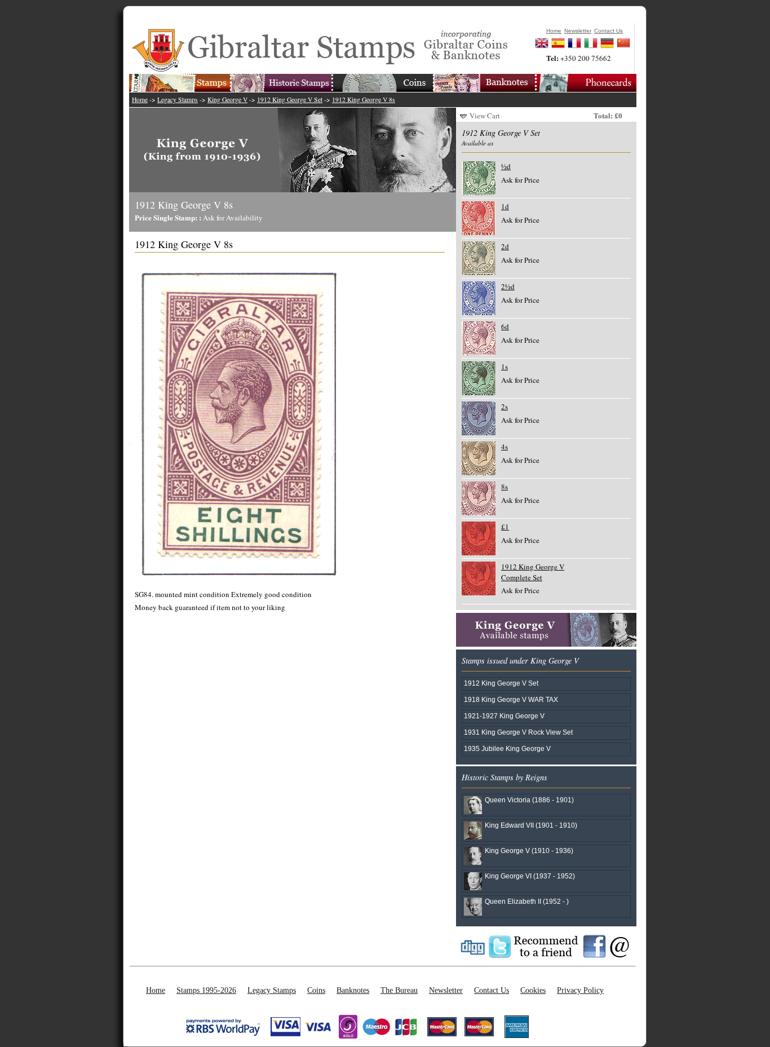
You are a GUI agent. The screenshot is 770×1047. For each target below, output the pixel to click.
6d (505, 326)
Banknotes (353, 990)
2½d (508, 286)
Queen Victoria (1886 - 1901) (529, 799)
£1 (505, 527)
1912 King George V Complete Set (532, 572)
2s (504, 406)
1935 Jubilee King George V (507, 748)
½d (506, 166)
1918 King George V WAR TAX (511, 699)
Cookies (533, 990)
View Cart (485, 116)
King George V (227, 99)
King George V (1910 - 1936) (529, 850)
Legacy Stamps (177, 99)
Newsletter (446, 990)
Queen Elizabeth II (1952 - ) (527, 901)
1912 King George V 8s (363, 99)
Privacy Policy (580, 990)
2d (505, 246)
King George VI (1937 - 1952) (530, 876)
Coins (316, 990)
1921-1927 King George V (504, 715)
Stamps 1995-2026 (206, 990)
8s (504, 486)
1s (504, 366)
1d (505, 206)
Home (140, 99)
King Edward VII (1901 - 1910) (531, 825)
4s (504, 446)
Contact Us (491, 990)
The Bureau (399, 990)
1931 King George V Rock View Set (518, 732)
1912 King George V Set (289, 99)
